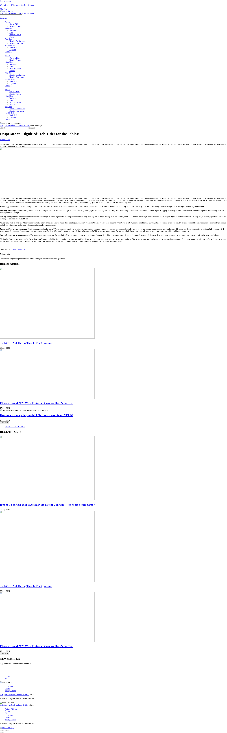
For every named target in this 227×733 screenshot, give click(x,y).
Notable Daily (10, 79)
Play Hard (8, 73)
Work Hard (9, 62)
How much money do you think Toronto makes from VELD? (36, 415)
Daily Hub (13, 81)
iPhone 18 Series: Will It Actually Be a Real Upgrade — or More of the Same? (47, 504)
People (7, 56)
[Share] (3, 730)
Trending (8, 86)
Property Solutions (18, 249)
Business (12, 64)
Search (2, 128)
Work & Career (15, 69)
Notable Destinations (17, 75)
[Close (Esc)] (1, 730)
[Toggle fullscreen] (6, 730)
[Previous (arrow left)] (1, 732)
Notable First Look (16, 77)
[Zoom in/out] (8, 730)
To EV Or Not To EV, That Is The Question (26, 342)
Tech (11, 66)
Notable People (15, 60)
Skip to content (5, 1)
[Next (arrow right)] (3, 732)
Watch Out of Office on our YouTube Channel (17, 5)
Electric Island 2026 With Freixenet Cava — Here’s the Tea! (36, 403)
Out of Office (14, 58)
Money (12, 71)
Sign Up (12, 83)
